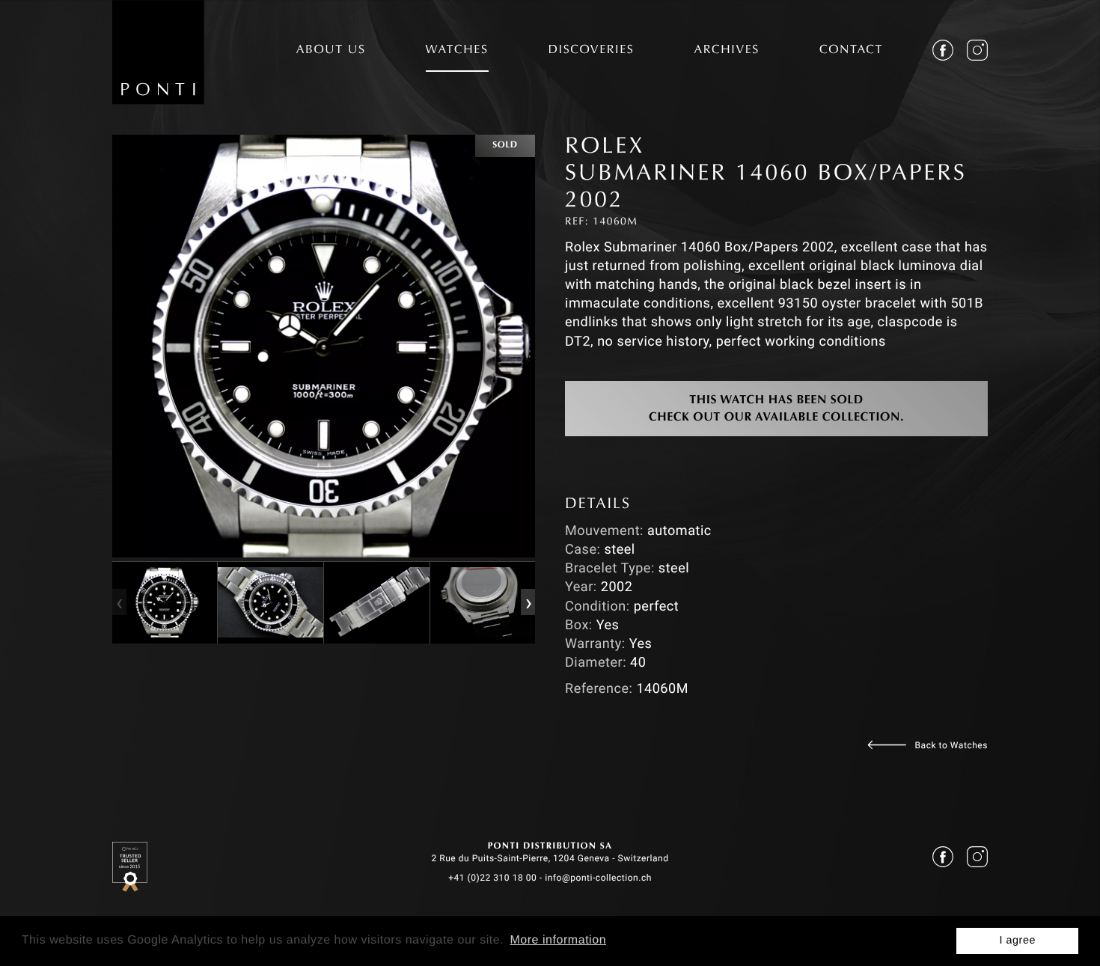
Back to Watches (951, 745)
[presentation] (118, 602)
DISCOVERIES (592, 51)
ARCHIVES (727, 51)
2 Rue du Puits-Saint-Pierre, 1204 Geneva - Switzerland (549, 858)
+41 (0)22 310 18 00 (492, 877)
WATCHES (457, 51)
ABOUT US (331, 51)
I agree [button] (1017, 941)
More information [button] (558, 940)
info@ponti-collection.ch (598, 877)
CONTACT (851, 51)
